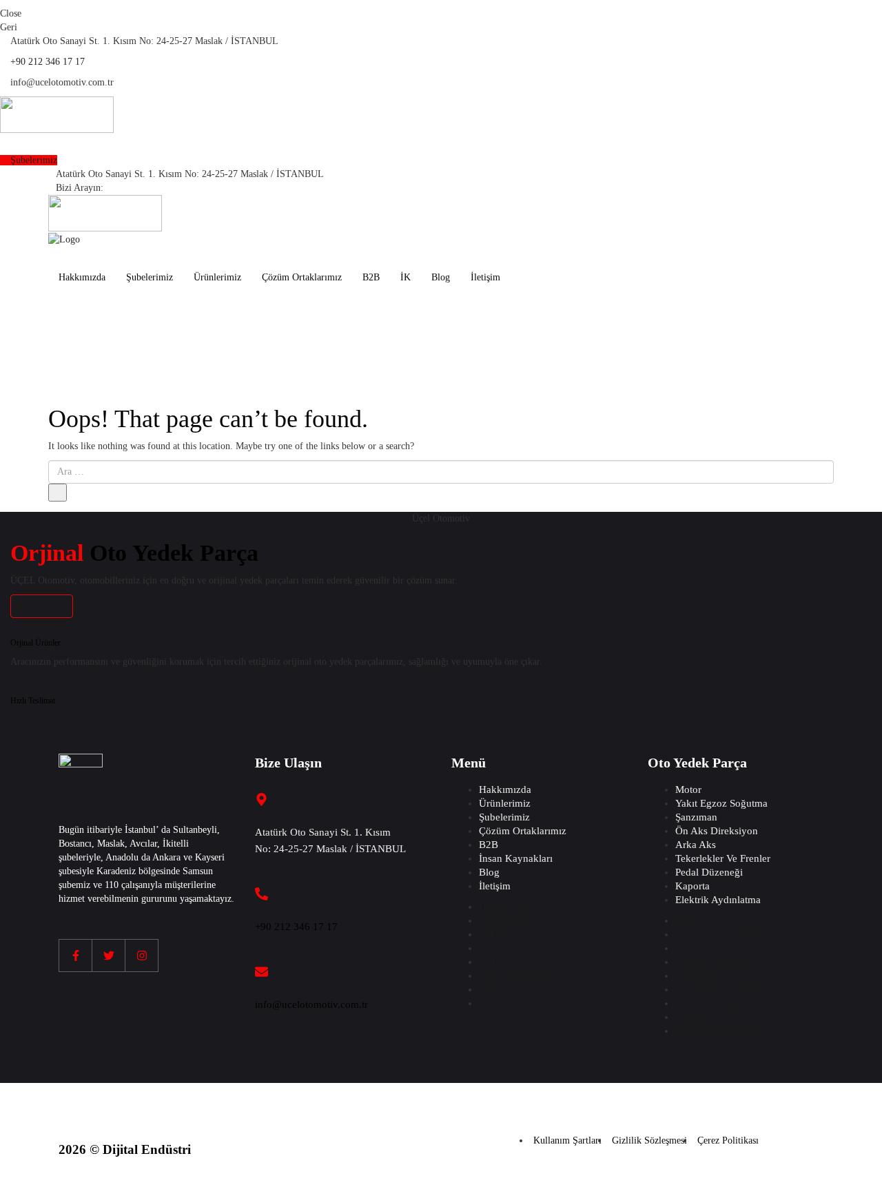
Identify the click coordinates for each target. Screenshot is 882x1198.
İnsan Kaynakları (516, 858)
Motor (688, 789)
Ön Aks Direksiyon (716, 830)
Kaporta (692, 885)
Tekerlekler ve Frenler (722, 858)
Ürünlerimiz (217, 277)
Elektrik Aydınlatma (718, 899)
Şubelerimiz (149, 277)
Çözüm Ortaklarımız (302, 277)
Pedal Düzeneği (709, 872)
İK (405, 277)
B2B (371, 277)
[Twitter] (108, 955)
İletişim (485, 277)
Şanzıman (696, 817)
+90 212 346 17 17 (47, 61)
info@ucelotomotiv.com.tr (311, 1004)
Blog (440, 277)
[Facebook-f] (75, 955)
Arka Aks (695, 844)
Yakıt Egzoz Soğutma (721, 803)
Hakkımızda (82, 277)
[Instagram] (141, 955)
